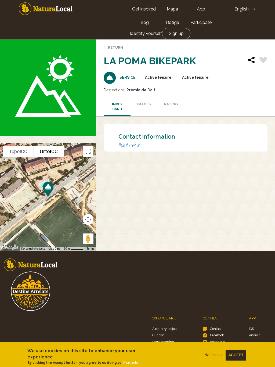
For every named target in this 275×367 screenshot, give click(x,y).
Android (254, 335)
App (201, 9)
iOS (251, 329)
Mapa (172, 9)
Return (115, 47)
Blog (144, 22)
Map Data (54, 248)
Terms (91, 248)
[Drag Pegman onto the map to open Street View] (88, 238)
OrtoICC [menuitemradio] (49, 151)
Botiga (172, 22)
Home (46, 8)
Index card (117, 106)
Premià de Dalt (140, 90)
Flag (263, 60)
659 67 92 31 (130, 145)
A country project (165, 329)
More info (130, 363)
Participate (201, 22)
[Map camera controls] (88, 219)
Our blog (158, 335)
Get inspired (144, 9)
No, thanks (213, 355)
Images (144, 104)
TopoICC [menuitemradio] (18, 151)
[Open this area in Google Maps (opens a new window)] (10, 247)
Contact (216, 329)
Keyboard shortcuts (33, 248)
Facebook (217, 335)
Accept (236, 355)
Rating (171, 104)
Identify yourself (146, 33)
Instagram (217, 342)
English (241, 9)
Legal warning (163, 342)
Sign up (176, 33)
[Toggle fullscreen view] (88, 151)
